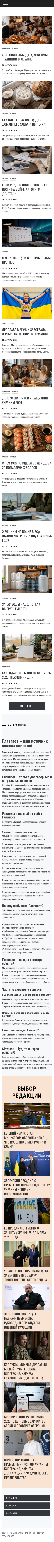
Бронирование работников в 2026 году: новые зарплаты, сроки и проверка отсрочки (25, 1421)
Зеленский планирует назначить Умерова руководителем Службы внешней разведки (22, 1320)
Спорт (12, 323)
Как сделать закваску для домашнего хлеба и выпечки (23, 122)
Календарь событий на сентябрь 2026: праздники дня (26, 675)
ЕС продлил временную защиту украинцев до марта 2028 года (25, 1232)
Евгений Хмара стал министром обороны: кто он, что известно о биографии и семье (25, 1140)
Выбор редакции (27, 1092)
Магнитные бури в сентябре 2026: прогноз (26, 260)
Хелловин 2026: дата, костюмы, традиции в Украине (25, 57)
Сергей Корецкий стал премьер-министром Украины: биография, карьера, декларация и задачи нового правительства (26, 1468)
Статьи (15, 49)
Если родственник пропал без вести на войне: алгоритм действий (24, 189)
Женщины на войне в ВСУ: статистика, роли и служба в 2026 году (27, 536)
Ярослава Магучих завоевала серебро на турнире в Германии (25, 331)
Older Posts (27, 706)
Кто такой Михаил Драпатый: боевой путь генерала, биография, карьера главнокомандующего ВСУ (25, 1371)
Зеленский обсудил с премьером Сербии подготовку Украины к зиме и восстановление (27, 1187)
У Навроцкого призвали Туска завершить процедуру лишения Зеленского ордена (26, 1275)
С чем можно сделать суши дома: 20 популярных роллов (27, 465)
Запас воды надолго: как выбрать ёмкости (21, 606)
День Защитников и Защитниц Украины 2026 (25, 400)
